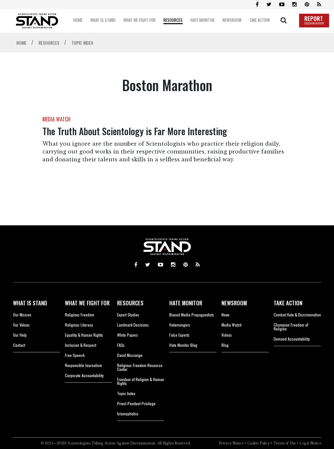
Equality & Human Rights (84, 335)
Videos (226, 335)
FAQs (121, 345)
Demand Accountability (292, 339)
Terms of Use (284, 443)
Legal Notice (310, 443)
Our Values (21, 325)
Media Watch (231, 325)
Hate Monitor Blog (183, 345)
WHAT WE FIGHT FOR (87, 303)
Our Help (20, 335)
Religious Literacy (79, 325)
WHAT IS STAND (30, 303)
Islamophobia (127, 413)
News (225, 314)
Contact (19, 345)
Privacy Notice (231, 443)
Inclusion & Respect (80, 345)
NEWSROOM (234, 303)
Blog (225, 345)
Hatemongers (179, 325)
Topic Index (126, 393)
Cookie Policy (258, 443)
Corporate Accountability (84, 375)
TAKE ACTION (288, 303)
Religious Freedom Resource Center (139, 367)
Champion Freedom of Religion (291, 326)
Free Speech (75, 355)
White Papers (127, 335)
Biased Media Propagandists (191, 314)
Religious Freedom (79, 314)
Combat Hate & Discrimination (297, 314)
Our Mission (22, 314)
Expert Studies (128, 314)
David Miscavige (130, 355)
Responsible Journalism (83, 365)
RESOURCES (130, 303)
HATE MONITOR (185, 303)
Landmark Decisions (133, 325)
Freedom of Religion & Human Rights (140, 381)
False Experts (179, 335)
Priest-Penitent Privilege (136, 403)
